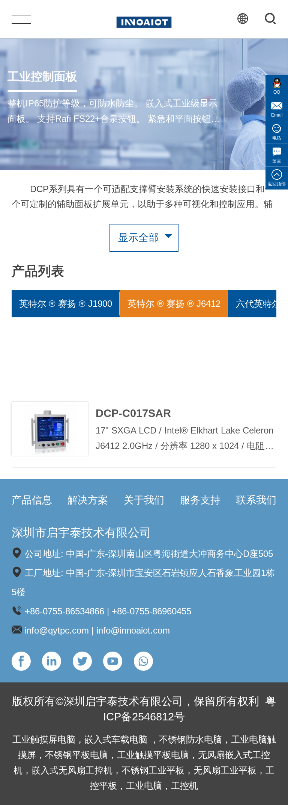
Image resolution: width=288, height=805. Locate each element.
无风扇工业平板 (225, 770)
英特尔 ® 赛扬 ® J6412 (174, 304)
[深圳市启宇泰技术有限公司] (143, 19)
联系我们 (256, 500)
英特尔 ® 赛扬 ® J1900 (65, 304)
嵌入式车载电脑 (117, 739)
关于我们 (144, 500)
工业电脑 (144, 786)
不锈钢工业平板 (153, 770)
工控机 (184, 786)
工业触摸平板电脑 (153, 755)
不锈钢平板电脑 (76, 755)
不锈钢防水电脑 (190, 739)
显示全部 (138, 237)
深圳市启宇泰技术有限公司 (81, 532)
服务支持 (200, 500)
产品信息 (32, 500)
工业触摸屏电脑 (43, 739)
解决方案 (88, 500)
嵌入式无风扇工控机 (72, 770)
